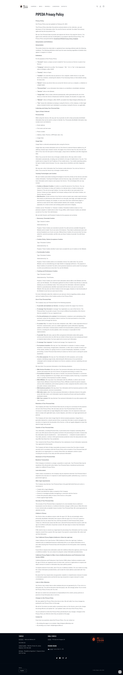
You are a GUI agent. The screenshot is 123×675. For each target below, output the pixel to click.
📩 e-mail (50, 649)
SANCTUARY (22, 645)
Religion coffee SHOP (100, 670)
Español (22, 670)
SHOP (49, 639)
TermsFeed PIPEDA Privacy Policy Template (66, 38)
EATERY (21, 639)
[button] (34, 6)
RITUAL (21, 651)
